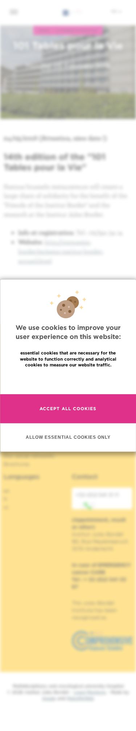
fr (6, 499)
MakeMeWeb (80, 698)
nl (6, 507)
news (44, 30)
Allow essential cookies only (68, 436)
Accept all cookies (68, 408)
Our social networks (29, 456)
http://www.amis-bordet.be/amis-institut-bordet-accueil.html (61, 251)
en (114, 11)
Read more (68, 380)
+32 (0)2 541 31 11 (97, 495)
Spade (49, 698)
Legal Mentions (90, 692)
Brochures (17, 464)
